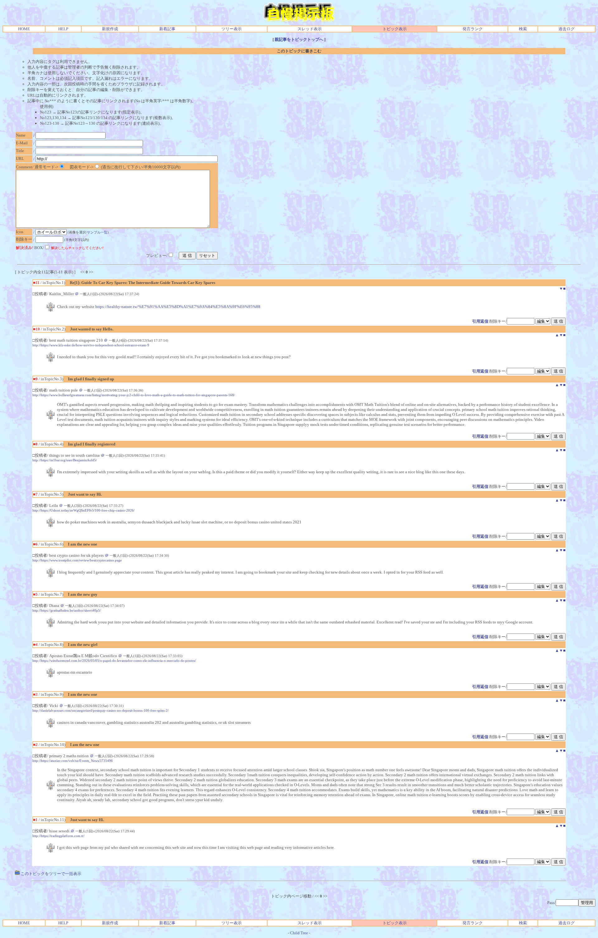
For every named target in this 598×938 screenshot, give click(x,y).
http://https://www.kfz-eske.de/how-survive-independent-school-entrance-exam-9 (90, 345)
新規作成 (110, 28)
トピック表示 (394, 28)
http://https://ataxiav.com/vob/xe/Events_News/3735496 (72, 760)
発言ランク (473, 28)
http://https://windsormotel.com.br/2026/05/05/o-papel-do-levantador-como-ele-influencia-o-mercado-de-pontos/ (114, 660)
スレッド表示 (309, 28)
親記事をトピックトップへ (299, 39)
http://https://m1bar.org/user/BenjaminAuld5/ (64, 460)
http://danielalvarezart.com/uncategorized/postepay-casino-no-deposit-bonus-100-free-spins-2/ (100, 710)
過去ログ (566, 28)
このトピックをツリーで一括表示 (50, 873)
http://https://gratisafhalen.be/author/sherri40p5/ (66, 610)
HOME (24, 28)
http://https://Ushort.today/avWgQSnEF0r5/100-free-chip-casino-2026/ (83, 510)
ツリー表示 (231, 28)
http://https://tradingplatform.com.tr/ (58, 836)
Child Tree (299, 933)
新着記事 (167, 28)
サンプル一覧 (97, 232)
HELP (63, 28)
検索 (523, 28)
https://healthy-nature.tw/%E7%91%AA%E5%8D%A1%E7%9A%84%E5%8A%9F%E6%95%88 (177, 306)
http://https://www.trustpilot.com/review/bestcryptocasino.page (77, 560)
